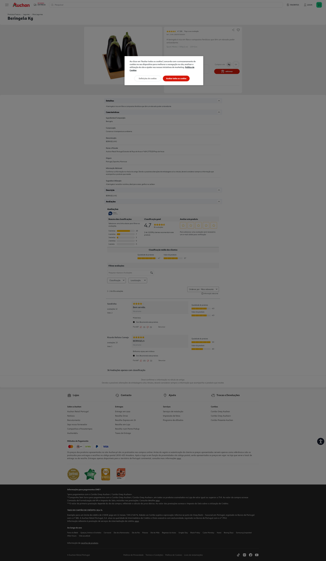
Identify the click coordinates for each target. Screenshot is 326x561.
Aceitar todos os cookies (176, 78)
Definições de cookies (148, 78)
